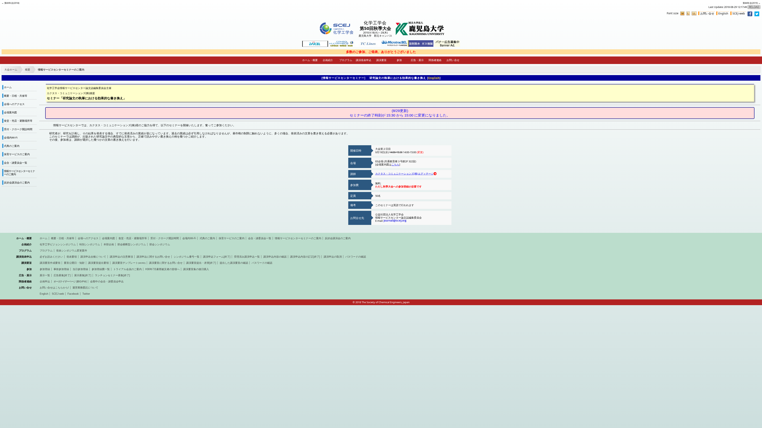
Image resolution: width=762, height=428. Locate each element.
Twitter (86, 293)
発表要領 (71, 256)
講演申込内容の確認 (275, 256)
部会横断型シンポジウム (131, 244)
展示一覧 (45, 275)
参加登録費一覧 (101, 269)
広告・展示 (417, 60)
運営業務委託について (85, 287)
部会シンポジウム (159, 244)
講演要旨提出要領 (98, 262)
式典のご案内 (11, 146)
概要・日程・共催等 (15, 95)
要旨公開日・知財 (74, 262)
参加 (399, 60)
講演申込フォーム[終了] (216, 256)
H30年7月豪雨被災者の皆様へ (162, 269)
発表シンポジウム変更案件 (71, 250)
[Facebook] (750, 15)
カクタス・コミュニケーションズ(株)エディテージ (404, 173)
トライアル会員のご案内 (127, 269)
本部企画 (109, 244)
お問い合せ (707, 13)
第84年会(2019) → (751, 2)
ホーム (8, 87)
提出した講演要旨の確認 (234, 262)
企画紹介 (328, 60)
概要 (27, 69)
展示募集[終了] (82, 275)
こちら (395, 164)
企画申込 (45, 281)
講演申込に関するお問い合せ (153, 256)
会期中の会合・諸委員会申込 (107, 281)
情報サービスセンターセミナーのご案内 (61, 69)
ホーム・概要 (310, 60)
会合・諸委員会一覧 (15, 162)
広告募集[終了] (62, 275)
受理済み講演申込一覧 (247, 256)
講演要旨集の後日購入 (196, 269)
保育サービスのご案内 (17, 154)
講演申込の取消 (333, 256)
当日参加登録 (80, 269)
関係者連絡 (435, 60)
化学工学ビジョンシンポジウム (58, 244)
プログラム (345, 60)
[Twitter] (756, 15)
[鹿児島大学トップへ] (420, 34)
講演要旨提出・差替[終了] (201, 262)
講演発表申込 (363, 60)
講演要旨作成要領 (50, 262)
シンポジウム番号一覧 (186, 256)
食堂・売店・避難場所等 (18, 120)
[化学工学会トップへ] (336, 34)
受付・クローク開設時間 (18, 129)
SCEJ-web (738, 13)
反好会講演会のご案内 (17, 182)
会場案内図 (10, 112)
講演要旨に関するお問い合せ (166, 262)
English (723, 13)
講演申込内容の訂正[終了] (305, 256)
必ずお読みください (51, 256)
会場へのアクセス (14, 104)
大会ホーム (10, 69)
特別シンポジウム (89, 244)
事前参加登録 (61, 269)
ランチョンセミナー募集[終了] (112, 275)
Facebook (73, 293)
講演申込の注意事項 (121, 256)
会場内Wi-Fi (10, 137)
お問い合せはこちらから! (54, 287)
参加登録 (45, 269)
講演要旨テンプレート (128, 262)
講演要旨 (381, 60)
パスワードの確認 (355, 256)
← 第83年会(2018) (10, 2)
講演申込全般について (93, 256)
